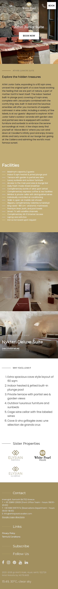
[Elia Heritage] (15, 471)
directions (20, 517)
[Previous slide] (22, 56)
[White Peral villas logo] (42, 455)
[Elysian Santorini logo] (15, 455)
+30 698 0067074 (12, 508)
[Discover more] (29, 334)
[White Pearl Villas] (29, 6)
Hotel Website (8, 575)
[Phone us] (44, 5)
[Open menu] (4, 5)
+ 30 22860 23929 (12, 502)
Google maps (8, 517)
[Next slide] (35, 56)
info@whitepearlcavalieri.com (18, 513)
